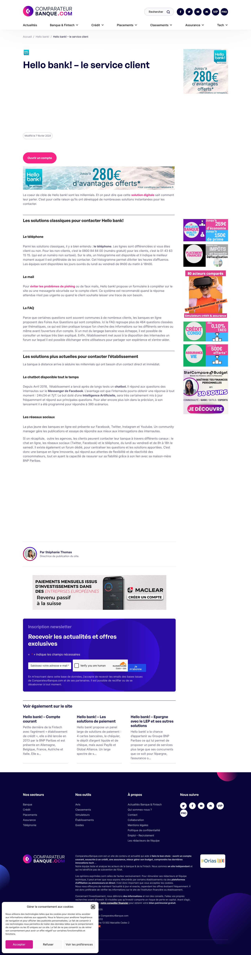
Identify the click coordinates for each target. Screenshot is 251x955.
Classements (159, 25)
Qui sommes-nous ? (140, 809)
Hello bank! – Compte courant (41, 718)
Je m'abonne (136, 668)
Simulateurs (82, 814)
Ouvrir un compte (40, 158)
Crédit (95, 25)
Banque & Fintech (62, 25)
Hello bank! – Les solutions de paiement (96, 718)
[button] (93, 907)
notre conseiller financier (114, 903)
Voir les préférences (79, 944)
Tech (220, 25)
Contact (132, 814)
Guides (79, 825)
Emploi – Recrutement (141, 835)
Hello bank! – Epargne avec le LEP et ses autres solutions (152, 721)
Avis (77, 804)
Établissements (84, 820)
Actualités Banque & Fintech (145, 804)
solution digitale (142, 195)
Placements (125, 25)
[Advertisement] (99, 101)
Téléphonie (29, 825)
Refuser (48, 944)
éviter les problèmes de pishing (52, 286)
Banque (27, 804)
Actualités (30, 25)
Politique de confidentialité (144, 830)
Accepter (19, 944)
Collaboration (136, 820)
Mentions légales (138, 825)
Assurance (192, 25)
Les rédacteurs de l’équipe (143, 840)
